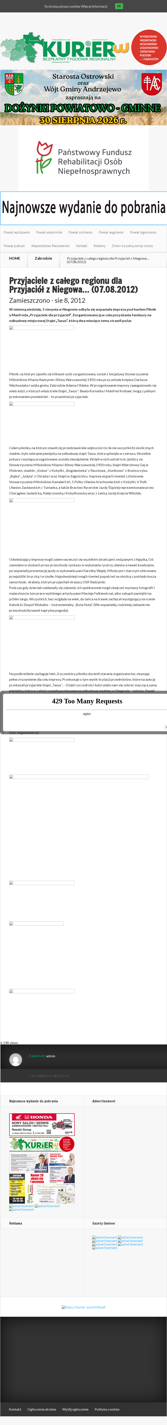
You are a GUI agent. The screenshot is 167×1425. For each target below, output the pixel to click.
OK (119, 6)
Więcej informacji (94, 6)
